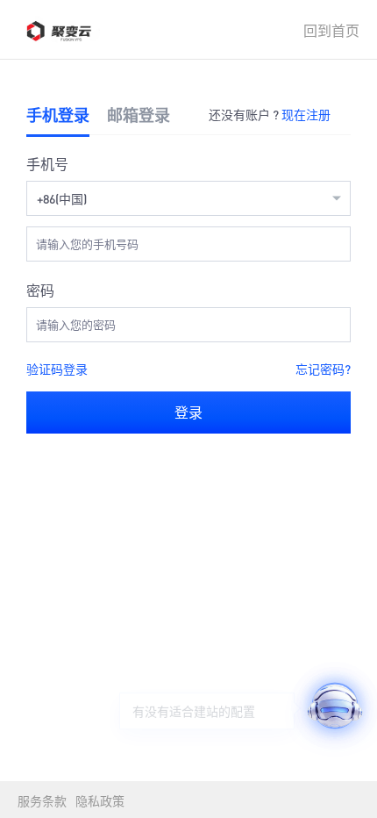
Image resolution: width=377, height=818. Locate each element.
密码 (40, 290)
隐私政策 (99, 800)
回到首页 (331, 30)
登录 (188, 412)
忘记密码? (323, 369)
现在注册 (306, 114)
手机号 (47, 163)
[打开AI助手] (335, 706)
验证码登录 (57, 369)
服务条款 (42, 800)
